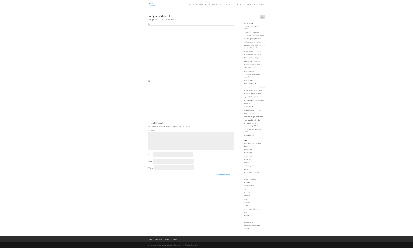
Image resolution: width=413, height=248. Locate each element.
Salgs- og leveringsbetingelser (252, 225)
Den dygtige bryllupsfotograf (251, 32)
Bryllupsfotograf (248, 153)
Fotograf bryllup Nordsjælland (252, 172)
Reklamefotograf (248, 222)
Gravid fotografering (249, 186)
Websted (150, 168)
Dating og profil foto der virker (252, 120)
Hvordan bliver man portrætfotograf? (254, 35)
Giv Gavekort (247, 182)
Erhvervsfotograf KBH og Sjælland (253, 90)
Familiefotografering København (252, 42)
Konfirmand (247, 196)
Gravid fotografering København (252, 51)
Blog (255, 4)
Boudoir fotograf (248, 149)
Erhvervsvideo (247, 159)
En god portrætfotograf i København (253, 97)
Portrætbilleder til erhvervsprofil (252, 54)
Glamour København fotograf (251, 58)
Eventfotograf (247, 162)
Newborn (246, 206)
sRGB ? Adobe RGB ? (249, 107)
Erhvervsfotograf (248, 156)
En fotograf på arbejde (250, 68)
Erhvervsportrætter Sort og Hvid (252, 64)
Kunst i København (249, 113)
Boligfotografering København (252, 61)
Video (221, 4)
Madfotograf (247, 202)
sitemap (174, 239)
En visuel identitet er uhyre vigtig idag (254, 87)
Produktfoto (247, 215)
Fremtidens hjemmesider (192, 245)
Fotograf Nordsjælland (250, 179)
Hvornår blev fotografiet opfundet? (253, 117)
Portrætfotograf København (251, 209)
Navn (150, 155)
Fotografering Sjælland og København (254, 100)
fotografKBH (153, 20)
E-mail (150, 161)
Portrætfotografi (248, 80)
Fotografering (210, 4)
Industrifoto (247, 192)
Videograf (246, 229)
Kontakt (262, 4)
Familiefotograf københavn (251, 166)
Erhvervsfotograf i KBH (250, 84)
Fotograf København (196, 4)
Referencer (247, 4)
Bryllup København (249, 71)
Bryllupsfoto (158, 239)
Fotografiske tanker (249, 135)
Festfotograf (247, 169)
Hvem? (237, 4)
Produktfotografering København (252, 39)
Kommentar (152, 130)
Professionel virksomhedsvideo (252, 93)
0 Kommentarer (170, 20)
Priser (228, 4)
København (247, 103)
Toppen (150, 239)
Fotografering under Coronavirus (252, 110)
